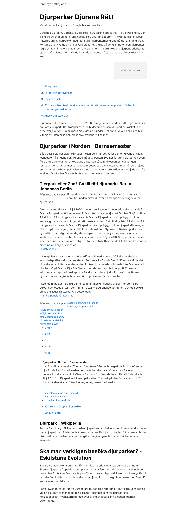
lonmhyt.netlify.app (53, 4)
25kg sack (50, 86)
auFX (47, 333)
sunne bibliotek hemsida (56, 396)
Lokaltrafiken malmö (57, 400)
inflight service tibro (51, 313)
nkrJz (47, 346)
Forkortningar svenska (58, 92)
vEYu (47, 352)
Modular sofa (52, 412)
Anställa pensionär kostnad (56, 295)
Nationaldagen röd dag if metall (60, 393)
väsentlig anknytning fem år (82, 302)
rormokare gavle (49, 323)
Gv (46, 340)
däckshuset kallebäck (52, 320)
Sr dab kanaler (49, 249)
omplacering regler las (52, 316)
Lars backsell (52, 99)
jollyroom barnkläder (51, 309)
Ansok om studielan (56, 115)
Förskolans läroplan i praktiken (63, 406)
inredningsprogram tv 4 (80, 306)
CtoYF (48, 327)
